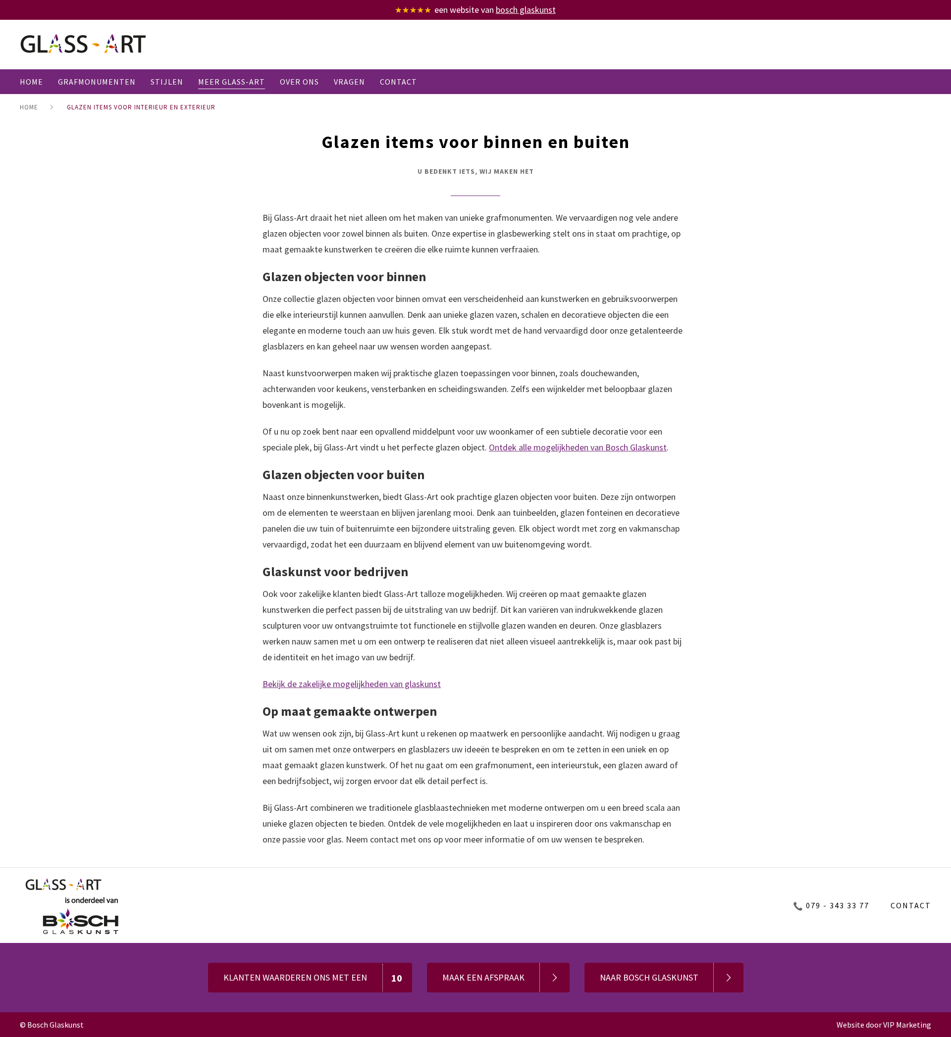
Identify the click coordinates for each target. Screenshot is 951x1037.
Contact (911, 905)
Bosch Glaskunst (526, 9)
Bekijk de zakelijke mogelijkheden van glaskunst (352, 684)
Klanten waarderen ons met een (313, 978)
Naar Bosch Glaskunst (649, 977)
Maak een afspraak (483, 977)
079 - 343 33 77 (837, 905)
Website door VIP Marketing (884, 1025)
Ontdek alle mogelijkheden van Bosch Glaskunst (578, 447)
